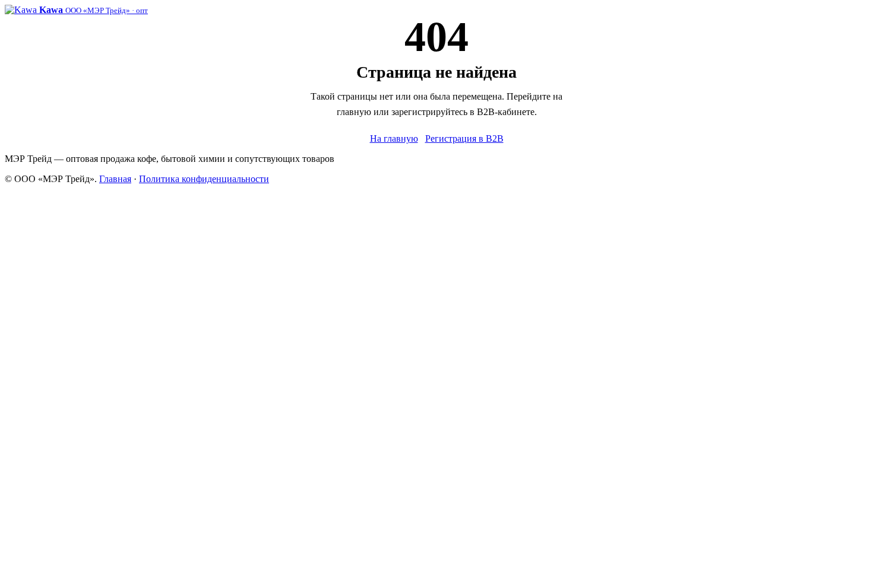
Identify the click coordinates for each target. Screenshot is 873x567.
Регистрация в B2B (464, 138)
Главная (115, 179)
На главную (394, 138)
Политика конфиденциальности (204, 179)
